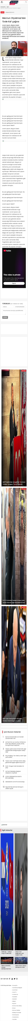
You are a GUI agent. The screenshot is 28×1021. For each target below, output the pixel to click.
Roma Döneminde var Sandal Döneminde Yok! (13, 737)
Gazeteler (14, 996)
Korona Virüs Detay (17, 1005)
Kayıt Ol (14, 1003)
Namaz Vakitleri (16, 1010)
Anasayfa (14, 985)
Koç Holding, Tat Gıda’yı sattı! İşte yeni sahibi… (14, 756)
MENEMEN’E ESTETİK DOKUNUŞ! (14, 781)
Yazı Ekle (14, 1019)
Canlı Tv (14, 992)
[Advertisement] (14, 293)
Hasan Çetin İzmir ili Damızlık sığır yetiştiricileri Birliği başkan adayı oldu (14, 750)
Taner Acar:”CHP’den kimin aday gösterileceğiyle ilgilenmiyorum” (14, 761)
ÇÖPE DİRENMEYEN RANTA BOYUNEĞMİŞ (12, 777)
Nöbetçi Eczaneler (16, 1012)
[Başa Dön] (25, 1018)
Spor (2, 12)
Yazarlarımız (15, 1017)
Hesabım (14, 999)
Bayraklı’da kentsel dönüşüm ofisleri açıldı (13, 787)
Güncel (23, 370)
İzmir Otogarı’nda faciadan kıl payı (13, 767)
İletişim (14, 1001)
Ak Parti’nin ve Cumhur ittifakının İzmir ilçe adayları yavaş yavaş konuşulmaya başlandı (14, 743)
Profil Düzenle (15, 1014)
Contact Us (15, 994)
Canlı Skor (14, 990)
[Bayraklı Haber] (14, 4)
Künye (13, 1008)
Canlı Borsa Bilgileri (17, 987)
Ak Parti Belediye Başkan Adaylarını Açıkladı (12, 772)
